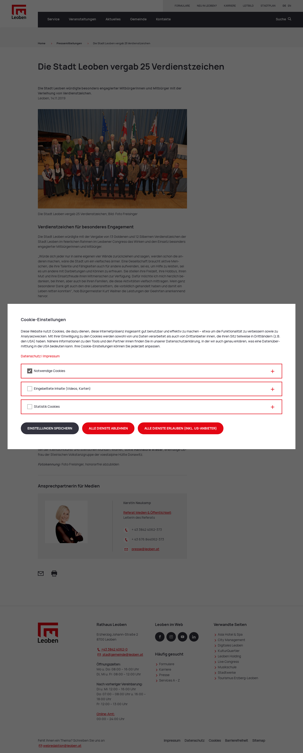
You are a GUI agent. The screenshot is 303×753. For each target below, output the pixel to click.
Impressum (51, 356)
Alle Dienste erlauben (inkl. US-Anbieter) (180, 428)
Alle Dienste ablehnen (108, 428)
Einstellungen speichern (49, 428)
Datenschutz (31, 356)
